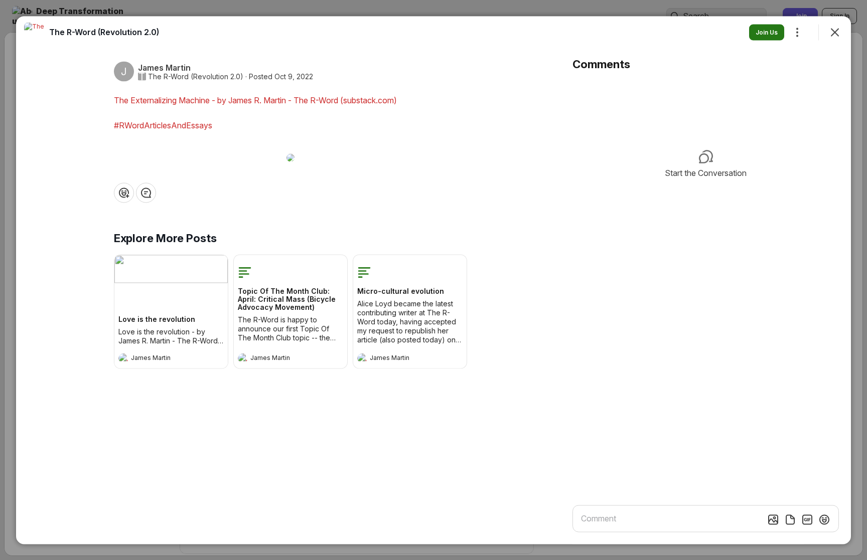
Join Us (767, 32)
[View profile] (123, 358)
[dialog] (433, 280)
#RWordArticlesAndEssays (163, 125)
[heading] (161, 359)
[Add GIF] (807, 519)
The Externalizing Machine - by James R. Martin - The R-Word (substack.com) (255, 100)
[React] (123, 192)
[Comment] (146, 192)
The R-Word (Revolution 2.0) (195, 76)
